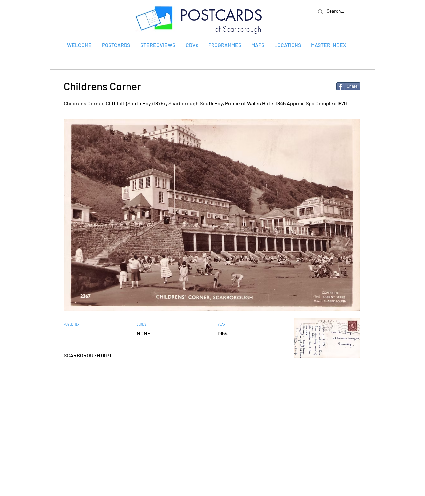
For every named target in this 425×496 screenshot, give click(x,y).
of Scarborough (238, 29)
